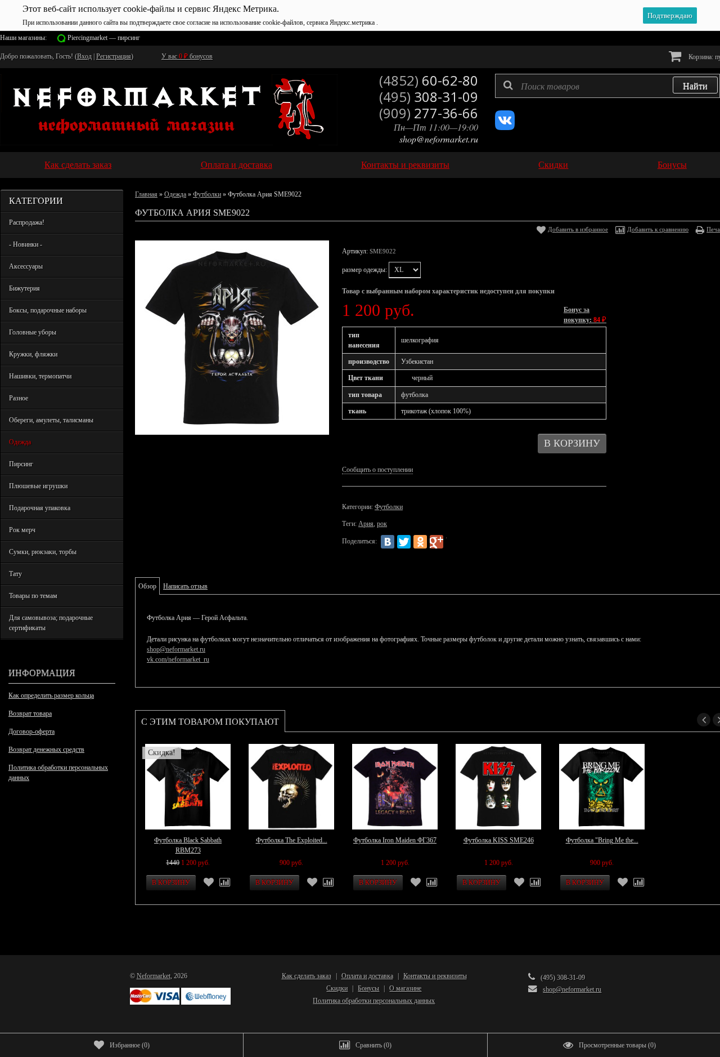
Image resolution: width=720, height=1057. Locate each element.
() (130, 1045)
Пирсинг (21, 464)
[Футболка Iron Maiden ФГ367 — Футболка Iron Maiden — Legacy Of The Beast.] (394, 786)
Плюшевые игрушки (38, 486)
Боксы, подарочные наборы (48, 310)
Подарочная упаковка (39, 508)
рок (382, 524)
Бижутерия (24, 288)
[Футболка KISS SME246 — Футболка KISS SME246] (498, 786)
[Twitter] (404, 541)
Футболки (207, 194)
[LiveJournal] (453, 541)
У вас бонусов (187, 56)
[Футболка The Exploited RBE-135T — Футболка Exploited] (291, 786)
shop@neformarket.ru (438, 139)
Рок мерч (22, 530)
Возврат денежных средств (46, 749)
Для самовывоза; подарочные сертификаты (51, 623)
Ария (366, 524)
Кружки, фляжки (33, 354)
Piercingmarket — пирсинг (104, 38)
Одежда (20, 442)
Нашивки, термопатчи (40, 376)
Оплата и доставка (236, 165)
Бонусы (672, 165)
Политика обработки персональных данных (58, 773)
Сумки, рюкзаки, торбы (42, 552)
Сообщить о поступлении (377, 470)
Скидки (553, 165)
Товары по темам (33, 596)
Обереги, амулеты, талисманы (51, 420)
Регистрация (113, 56)
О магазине (405, 988)
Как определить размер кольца (51, 695)
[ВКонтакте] (387, 541)
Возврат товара (30, 713)
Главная (146, 194)
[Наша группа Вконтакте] (505, 128)
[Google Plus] (436, 541)
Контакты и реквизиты (405, 165)
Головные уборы (32, 332)
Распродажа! (26, 222)
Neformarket (153, 976)
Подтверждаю (669, 15)
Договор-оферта (31, 731)
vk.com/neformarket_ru (178, 659)
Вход (84, 56)
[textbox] (607, 86)
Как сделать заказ (77, 165)
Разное (18, 398)
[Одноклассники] (420, 541)
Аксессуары (26, 266)
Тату (15, 574)
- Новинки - (25, 244)
